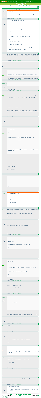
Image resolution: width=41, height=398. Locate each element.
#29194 (20, 293)
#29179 (20, 116)
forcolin (3, 369)
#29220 (20, 384)
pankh (2, 54)
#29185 (20, 219)
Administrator (4, 11)
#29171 (20, 18)
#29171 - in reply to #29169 (16, 18)
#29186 (20, 234)
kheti (2, 117)
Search (25, 1)
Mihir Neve (3, 357)
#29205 (20, 331)
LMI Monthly (21, 1)
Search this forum (4, 396)
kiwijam (3, 378)
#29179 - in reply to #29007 (16, 116)
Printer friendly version (5, 397)
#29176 (20, 79)
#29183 (20, 207)
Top (38, 9)
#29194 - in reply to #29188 (16, 293)
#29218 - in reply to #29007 (16, 368)
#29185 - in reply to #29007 (16, 219)
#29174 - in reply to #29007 (16, 60)
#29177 (20, 90)
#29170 (20, 9)
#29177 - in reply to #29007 (16, 90)
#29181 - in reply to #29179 (16, 173)
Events (28, 1)
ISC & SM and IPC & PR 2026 (20, 4)
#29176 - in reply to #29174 (16, 79)
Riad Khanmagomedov (4, 71)
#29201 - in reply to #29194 (16, 323)
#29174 (20, 60)
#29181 (20, 173)
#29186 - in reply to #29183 (16, 234)
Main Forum (9, 1)
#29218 (20, 368)
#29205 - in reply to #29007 (16, 331)
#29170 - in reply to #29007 (16, 9)
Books (31, 1)
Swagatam (3, 237)
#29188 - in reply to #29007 (16, 280)
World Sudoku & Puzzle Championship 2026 (20, 3)
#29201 (20, 323)
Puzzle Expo (16, 1)
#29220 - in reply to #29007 (16, 384)
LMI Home (13, 1)
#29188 (20, 280)
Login (39, 1)
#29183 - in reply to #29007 (16, 207)
